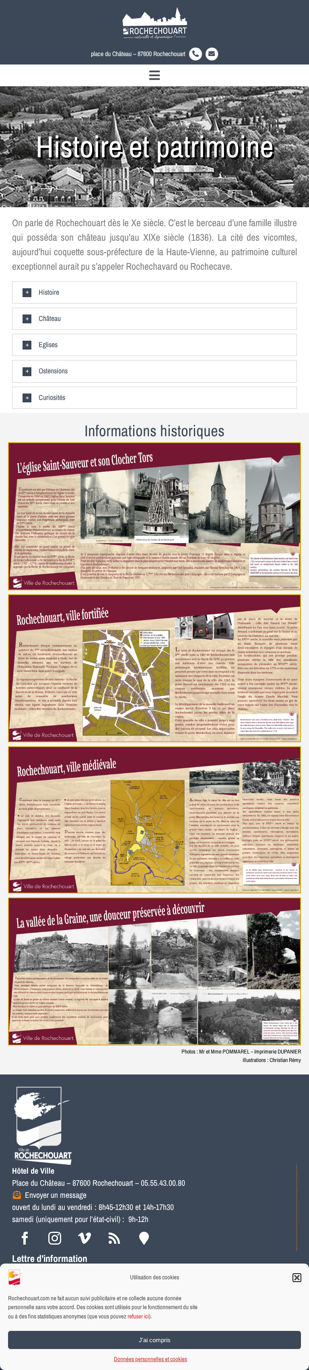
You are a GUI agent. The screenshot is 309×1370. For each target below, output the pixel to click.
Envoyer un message (56, 1194)
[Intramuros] (144, 1238)
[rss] (114, 1238)
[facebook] (25, 1238)
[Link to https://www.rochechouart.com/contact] (212, 54)
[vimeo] (84, 1238)
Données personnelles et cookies (150, 1359)
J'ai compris (155, 1340)
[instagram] (55, 1238)
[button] (297, 1278)
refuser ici (138, 1316)
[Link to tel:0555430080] (195, 54)
